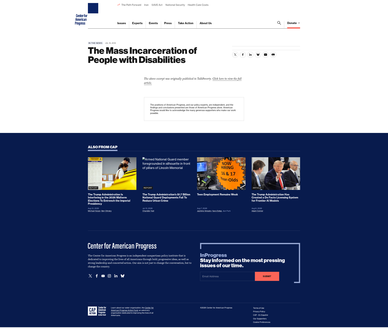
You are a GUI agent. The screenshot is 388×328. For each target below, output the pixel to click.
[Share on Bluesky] (258, 55)
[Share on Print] (273, 55)
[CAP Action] (98, 311)
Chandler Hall (148, 211)
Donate (292, 23)
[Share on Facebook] (243, 55)
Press (168, 23)
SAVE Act (157, 4)
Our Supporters (259, 319)
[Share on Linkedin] (250, 55)
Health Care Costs (198, 4)
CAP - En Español (260, 315)
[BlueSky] (122, 276)
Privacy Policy (259, 311)
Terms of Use (258, 308)
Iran (146, 4)
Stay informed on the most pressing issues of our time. (242, 260)
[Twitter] (90, 276)
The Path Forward (131, 4)
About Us (206, 23)
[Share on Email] (266, 55)
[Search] (279, 25)
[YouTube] (103, 276)
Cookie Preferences (261, 322)
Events (153, 23)
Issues (121, 23)
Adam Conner (257, 211)
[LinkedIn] (115, 276)
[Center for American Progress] (93, 14)
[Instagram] (109, 276)
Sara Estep (217, 211)
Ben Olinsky (106, 211)
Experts (137, 23)
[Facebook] (96, 276)
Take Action (185, 23)
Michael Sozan (94, 211)
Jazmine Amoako (204, 211)
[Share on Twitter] (235, 55)
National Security (175, 4)
